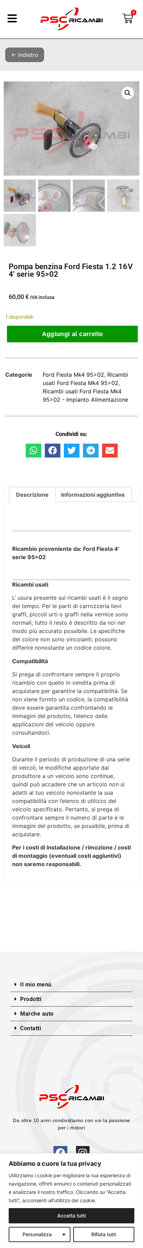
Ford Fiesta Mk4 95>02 (73, 374)
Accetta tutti (71, 1216)
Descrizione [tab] (32, 494)
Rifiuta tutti (103, 1234)
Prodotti (30, 999)
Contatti (30, 1028)
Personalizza (37, 1234)
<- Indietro (24, 54)
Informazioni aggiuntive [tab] (93, 494)
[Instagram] (83, 1153)
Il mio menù (36, 984)
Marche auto (37, 1013)
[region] (71, 1200)
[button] (127, 93)
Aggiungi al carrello (72, 334)
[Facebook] (60, 1153)
